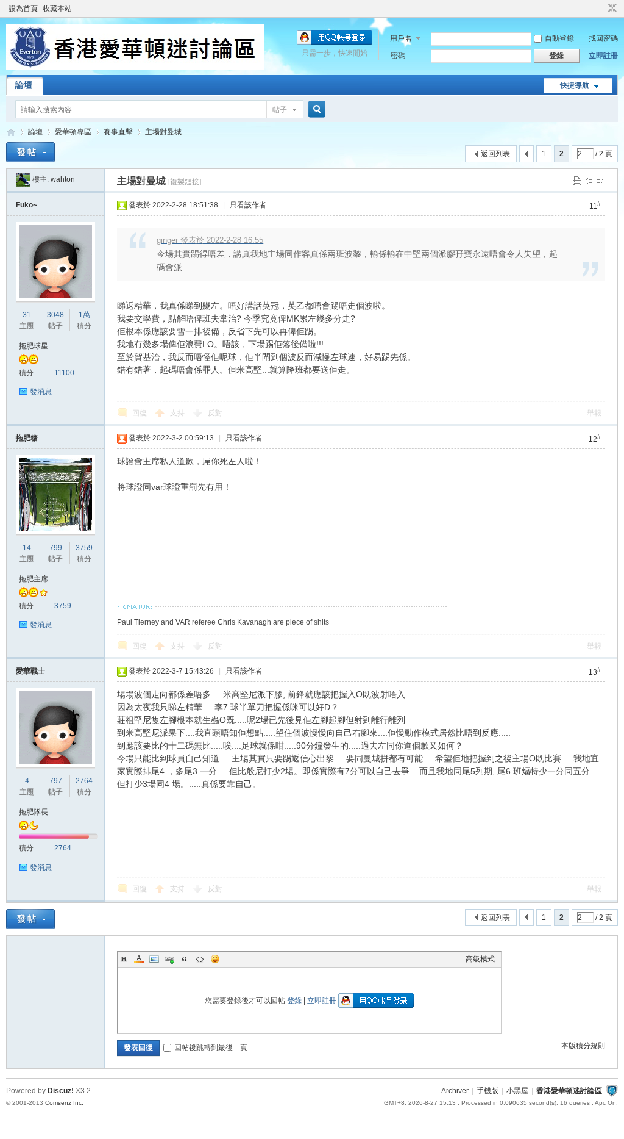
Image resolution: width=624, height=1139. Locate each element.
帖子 (279, 110)
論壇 (23, 85)
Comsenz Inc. (64, 1102)
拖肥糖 (27, 438)
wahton (63, 179)
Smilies (215, 959)
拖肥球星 (33, 346)
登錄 (294, 1000)
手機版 (487, 1091)
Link (169, 959)
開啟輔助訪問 (601, 8)
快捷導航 (574, 85)
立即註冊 (603, 55)
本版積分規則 (583, 1045)
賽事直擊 (118, 132)
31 (27, 315)
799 (55, 548)
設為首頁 (23, 8)
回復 (139, 413)
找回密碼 (603, 38)
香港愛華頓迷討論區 (11, 132)
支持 (178, 413)
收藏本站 (57, 8)
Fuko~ (26, 205)
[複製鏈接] (184, 182)
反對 (215, 413)
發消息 (41, 391)
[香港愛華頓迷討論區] (135, 67)
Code (200, 959)
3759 (84, 548)
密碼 (398, 55)
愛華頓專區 (73, 132)
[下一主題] (600, 180)
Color (139, 959)
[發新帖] (30, 152)
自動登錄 (559, 38)
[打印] (577, 180)
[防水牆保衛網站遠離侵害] (612, 1091)
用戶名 (401, 38)
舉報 (594, 413)
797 (55, 781)
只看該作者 (248, 205)
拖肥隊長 (33, 812)
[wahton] (23, 179)
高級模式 (480, 959)
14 (27, 548)
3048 (55, 315)
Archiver (455, 1091)
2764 (84, 781)
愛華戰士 (30, 671)
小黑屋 (517, 1091)
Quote (185, 959)
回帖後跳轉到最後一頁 (210, 1047)
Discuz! (61, 1091)
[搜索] (315, 109)
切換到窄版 (611, 8)
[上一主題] (589, 180)
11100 (64, 372)
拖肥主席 (33, 579)
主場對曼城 (163, 132)
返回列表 (495, 153)
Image (154, 959)
